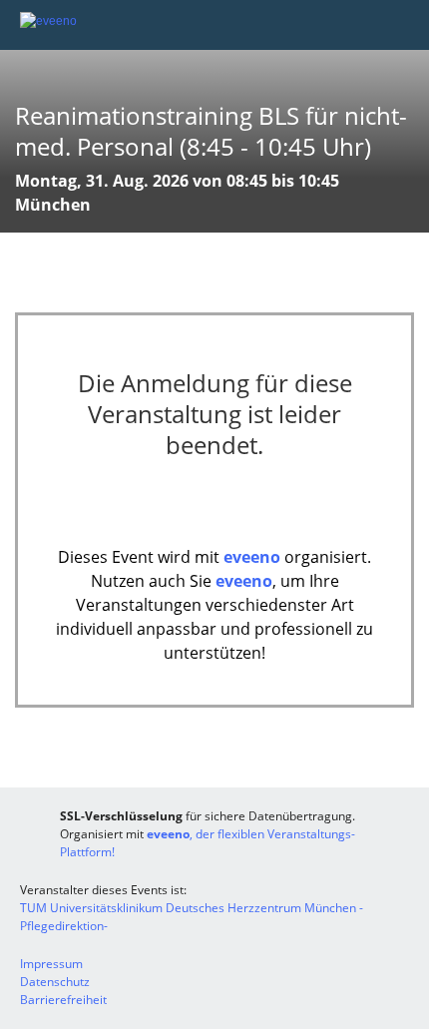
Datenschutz (55, 981)
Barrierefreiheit (63, 999)
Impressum (51, 963)
